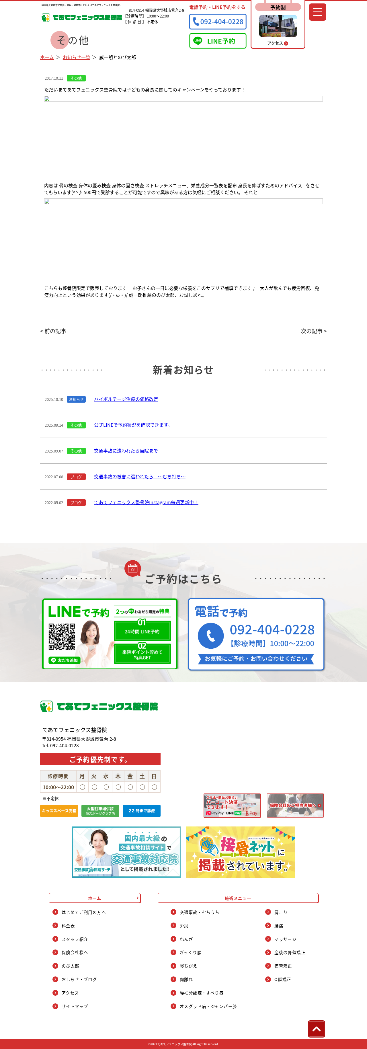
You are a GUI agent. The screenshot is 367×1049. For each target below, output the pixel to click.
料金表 (68, 926)
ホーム (47, 57)
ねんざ (186, 939)
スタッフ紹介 (75, 939)
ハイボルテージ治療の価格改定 (126, 398)
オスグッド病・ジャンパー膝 (208, 1006)
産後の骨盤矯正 (289, 952)
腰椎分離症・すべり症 (202, 993)
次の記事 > (314, 331)
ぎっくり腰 (191, 952)
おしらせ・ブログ (79, 979)
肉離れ (186, 979)
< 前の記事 (53, 331)
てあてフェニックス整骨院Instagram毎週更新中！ (146, 502)
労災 (184, 926)
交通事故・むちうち (200, 912)
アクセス (70, 993)
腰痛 (278, 926)
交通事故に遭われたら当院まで (126, 450)
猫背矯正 (283, 966)
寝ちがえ (189, 966)
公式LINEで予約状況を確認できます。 (133, 424)
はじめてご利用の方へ (84, 912)
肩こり (281, 912)
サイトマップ (75, 1006)
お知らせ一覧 (76, 57)
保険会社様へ (75, 952)
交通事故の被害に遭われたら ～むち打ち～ (140, 476)
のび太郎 (70, 966)
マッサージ (285, 939)
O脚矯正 (282, 979)
